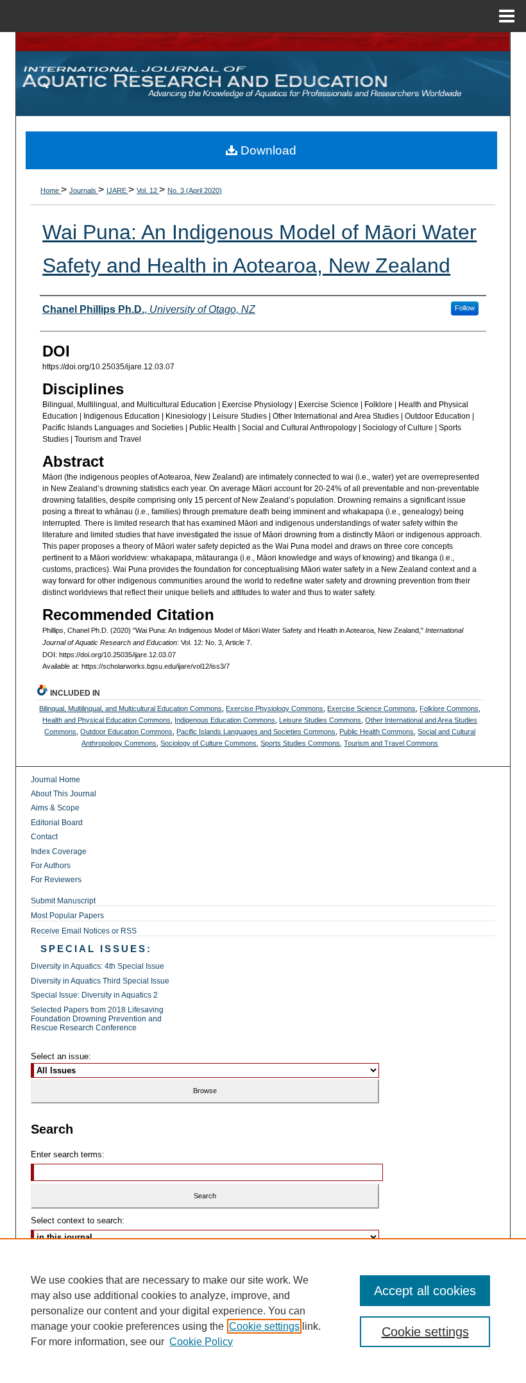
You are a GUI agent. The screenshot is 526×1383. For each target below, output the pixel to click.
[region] (263, 1310)
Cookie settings (264, 1326)
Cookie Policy (201, 1341)
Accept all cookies (425, 1291)
